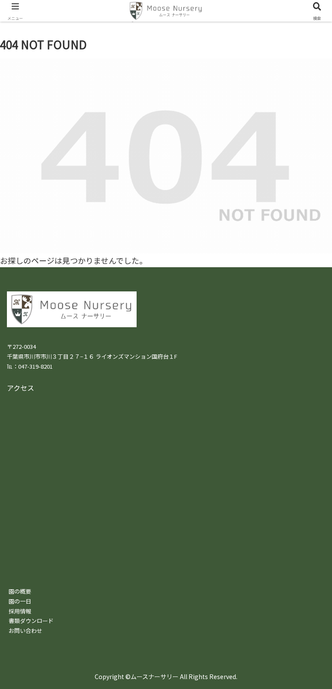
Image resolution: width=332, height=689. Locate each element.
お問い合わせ (25, 630)
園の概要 (20, 591)
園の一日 (20, 601)
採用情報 (20, 611)
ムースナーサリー (155, 676)
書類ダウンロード (31, 620)
